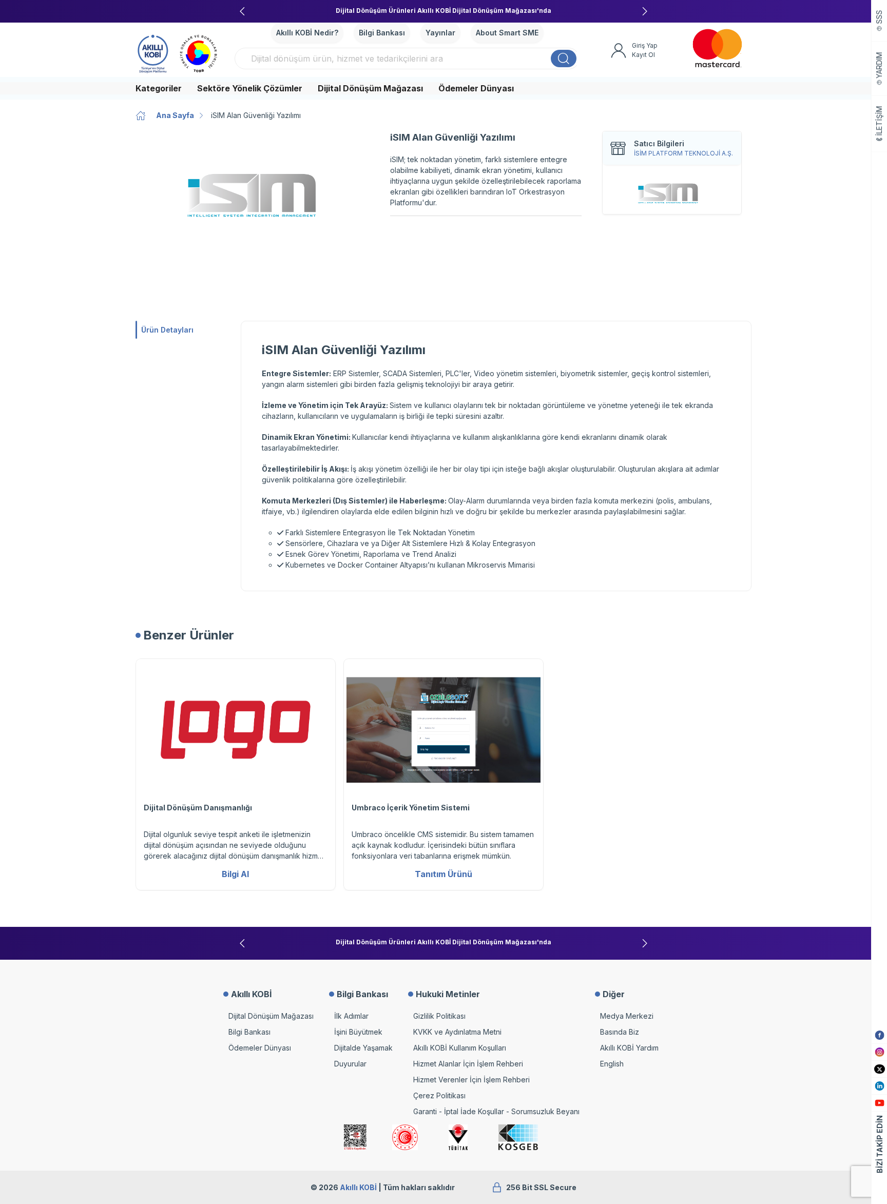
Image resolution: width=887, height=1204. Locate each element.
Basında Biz (619, 1031)
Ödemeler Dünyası (476, 88)
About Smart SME (507, 32)
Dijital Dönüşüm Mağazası (370, 88)
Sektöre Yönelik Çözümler (249, 88)
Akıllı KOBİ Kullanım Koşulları (459, 1047)
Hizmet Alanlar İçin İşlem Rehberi (468, 1063)
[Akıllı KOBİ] (153, 52)
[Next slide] (644, 11)
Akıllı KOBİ (358, 1187)
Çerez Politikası (439, 1095)
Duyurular (350, 1063)
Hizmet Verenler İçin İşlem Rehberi (471, 1079)
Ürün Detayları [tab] (167, 329)
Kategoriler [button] (159, 88)
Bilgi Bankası (382, 32)
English (612, 1063)
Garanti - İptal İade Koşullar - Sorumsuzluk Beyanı (496, 1111)
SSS (879, 17)
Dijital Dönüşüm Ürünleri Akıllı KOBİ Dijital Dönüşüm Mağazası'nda (443, 10)
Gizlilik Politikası (439, 1016)
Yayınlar (440, 32)
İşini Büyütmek (358, 1031)
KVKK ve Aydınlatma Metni (457, 1031)
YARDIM (879, 65)
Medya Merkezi (626, 1016)
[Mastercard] (717, 48)
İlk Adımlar (351, 1016)
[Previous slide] (242, 11)
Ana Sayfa (175, 115)
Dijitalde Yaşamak (363, 1047)
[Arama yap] (563, 58)
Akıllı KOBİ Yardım (629, 1047)
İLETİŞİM (879, 121)
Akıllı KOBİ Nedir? (307, 32)
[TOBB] (198, 52)
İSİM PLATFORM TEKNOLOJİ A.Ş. (683, 153)
